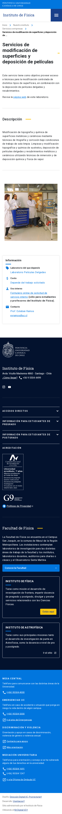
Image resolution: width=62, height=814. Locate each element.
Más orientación (15, 747)
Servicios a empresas (12, 28)
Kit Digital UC (20, 810)
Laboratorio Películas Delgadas (28, 272)
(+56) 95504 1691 (16, 768)
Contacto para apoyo (17, 741)
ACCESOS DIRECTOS (15, 411)
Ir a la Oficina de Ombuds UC (21, 779)
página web (19, 97)
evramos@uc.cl (18, 315)
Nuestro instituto (21, 25)
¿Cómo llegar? (9, 377)
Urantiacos (18, 801)
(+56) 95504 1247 (16, 773)
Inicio (4, 25)
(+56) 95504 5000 (16, 713)
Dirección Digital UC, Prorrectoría (25, 797)
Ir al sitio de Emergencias (19, 720)
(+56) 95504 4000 (16, 692)
